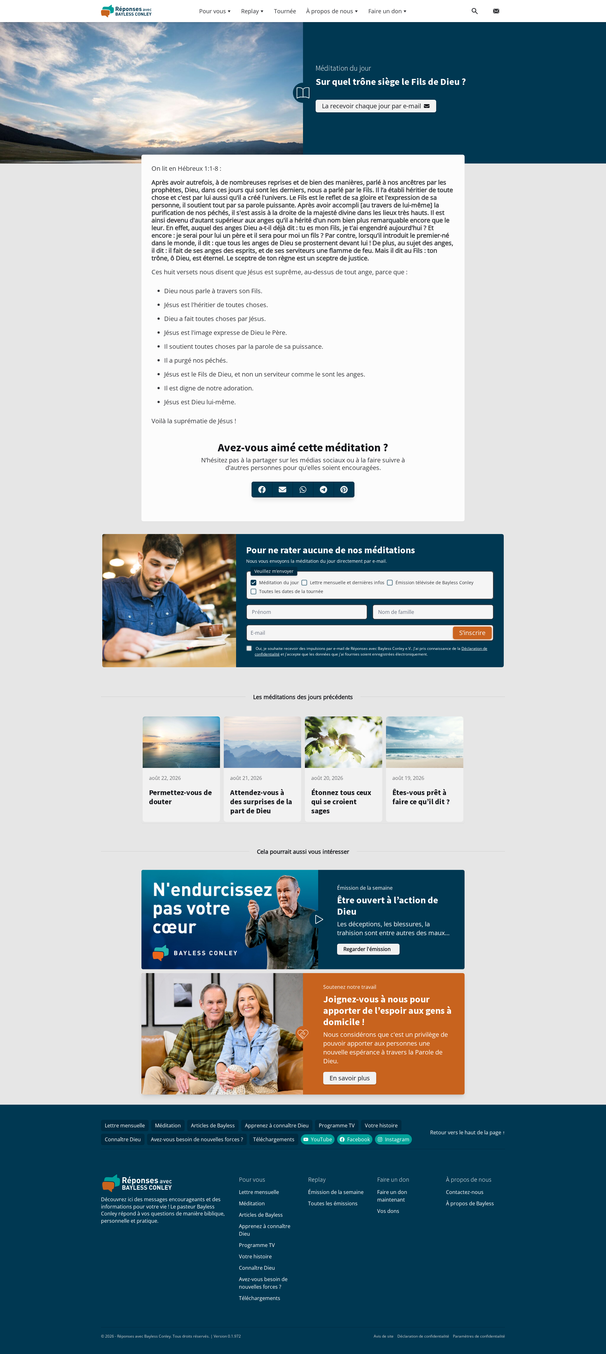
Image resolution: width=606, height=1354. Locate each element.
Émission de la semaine (336, 1192)
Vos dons (388, 1211)
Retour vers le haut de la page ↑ (467, 1132)
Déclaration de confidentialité (423, 1336)
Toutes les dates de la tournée (291, 591)
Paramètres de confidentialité (479, 1336)
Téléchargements (273, 1139)
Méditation (168, 1125)
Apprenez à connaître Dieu (277, 1125)
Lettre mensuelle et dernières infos (347, 582)
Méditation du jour (279, 582)
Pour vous (212, 11)
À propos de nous (329, 11)
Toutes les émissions (333, 1203)
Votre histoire (381, 1125)
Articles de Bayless (213, 1125)
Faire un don (385, 11)
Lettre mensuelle (125, 1125)
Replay (250, 11)
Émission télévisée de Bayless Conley (434, 582)
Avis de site (384, 1336)
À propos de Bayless (470, 1203)
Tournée (285, 11)
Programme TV (337, 1125)
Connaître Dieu (123, 1139)
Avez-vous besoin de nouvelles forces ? (197, 1139)
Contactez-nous (465, 1192)
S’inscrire (472, 632)
